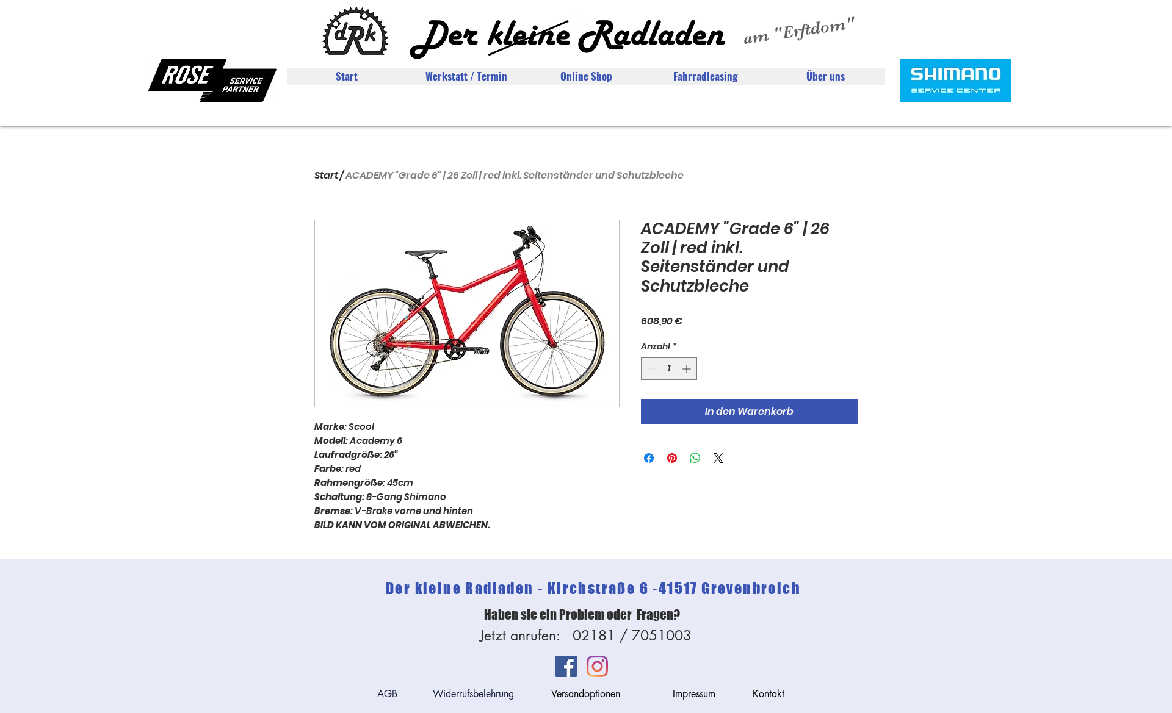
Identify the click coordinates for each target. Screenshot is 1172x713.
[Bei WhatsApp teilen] (695, 458)
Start (326, 175)
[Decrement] (650, 368)
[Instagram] (597, 666)
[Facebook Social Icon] (566, 666)
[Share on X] (718, 458)
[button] (825, 80)
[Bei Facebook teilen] (649, 458)
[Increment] (687, 368)
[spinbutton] (669, 368)
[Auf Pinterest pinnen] (672, 458)
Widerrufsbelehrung (473, 693)
